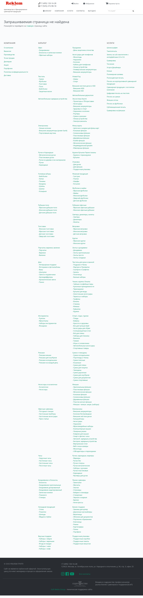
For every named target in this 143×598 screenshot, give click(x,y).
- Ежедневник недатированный (50, 490)
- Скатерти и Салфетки (80, 270)
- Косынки (76, 184)
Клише (109, 71)
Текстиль (41, 76)
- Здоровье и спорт (79, 109)
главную (30, 26)
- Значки (75, 488)
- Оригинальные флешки (81, 387)
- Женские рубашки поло (47, 210)
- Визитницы (77, 514)
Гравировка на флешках (116, 110)
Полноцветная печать (115, 78)
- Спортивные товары (80, 348)
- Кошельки (76, 363)
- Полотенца (77, 275)
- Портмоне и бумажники (82, 519)
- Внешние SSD (78, 91)
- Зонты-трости (78, 255)
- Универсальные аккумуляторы (84, 69)
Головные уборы (44, 174)
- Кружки (75, 311)
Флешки (75, 384)
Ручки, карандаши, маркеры (83, 456)
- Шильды (42, 514)
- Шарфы (75, 181)
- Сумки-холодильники (80, 355)
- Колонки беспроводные (82, 414)
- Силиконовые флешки (81, 133)
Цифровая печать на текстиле (118, 93)
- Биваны (75, 321)
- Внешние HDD (78, 88)
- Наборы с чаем (44, 546)
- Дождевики (77, 250)
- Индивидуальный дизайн (82, 145)
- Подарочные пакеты (80, 541)
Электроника (43, 126)
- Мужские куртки (78, 241)
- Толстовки (42, 84)
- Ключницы (77, 522)
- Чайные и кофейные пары (82, 284)
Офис (40, 48)
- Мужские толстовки (46, 231)
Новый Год (76, 76)
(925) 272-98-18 (48, 6)
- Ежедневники (43, 50)
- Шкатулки (42, 272)
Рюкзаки (41, 353)
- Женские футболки (79, 196)
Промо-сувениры (79, 480)
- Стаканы (76, 304)
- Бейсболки (42, 89)
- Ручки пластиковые (80, 471)
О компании (8, 48)
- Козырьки (42, 191)
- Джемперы (77, 219)
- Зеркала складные (79, 497)
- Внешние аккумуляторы (81, 72)
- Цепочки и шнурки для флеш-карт (85, 128)
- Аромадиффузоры (45, 277)
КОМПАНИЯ (59, 11)
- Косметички (43, 387)
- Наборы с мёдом (45, 539)
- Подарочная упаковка (81, 169)
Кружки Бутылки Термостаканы (84, 152)
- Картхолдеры (77, 527)
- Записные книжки (45, 492)
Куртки (75, 238)
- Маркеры (76, 458)
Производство (9, 55)
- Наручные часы (44, 458)
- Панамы (41, 181)
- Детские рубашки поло (47, 213)
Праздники (76, 48)
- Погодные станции (45, 411)
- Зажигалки (76, 482)
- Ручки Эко (76, 461)
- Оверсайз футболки (80, 198)
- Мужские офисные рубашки (83, 208)
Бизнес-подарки (78, 507)
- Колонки (76, 62)
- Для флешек (77, 167)
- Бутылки (76, 157)
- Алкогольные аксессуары (82, 294)
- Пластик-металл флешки (82, 402)
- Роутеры (76, 114)
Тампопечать (112, 51)
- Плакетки (42, 512)
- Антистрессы (77, 502)
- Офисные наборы (45, 55)
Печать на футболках (115, 104)
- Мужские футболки (80, 191)
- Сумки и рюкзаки (79, 116)
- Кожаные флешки (79, 131)
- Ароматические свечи (47, 280)
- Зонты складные (79, 258)
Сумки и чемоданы (79, 353)
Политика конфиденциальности (16, 72)
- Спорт (75, 81)
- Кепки (41, 179)
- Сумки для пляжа (79, 365)
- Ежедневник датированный (49, 488)
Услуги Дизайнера (114, 67)
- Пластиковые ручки (46, 157)
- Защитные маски (45, 91)
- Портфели (76, 532)
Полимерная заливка (115, 74)
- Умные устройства (79, 67)
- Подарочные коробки (81, 539)
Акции (6, 65)
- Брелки (75, 500)
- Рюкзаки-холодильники (47, 360)
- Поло (40, 86)
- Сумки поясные (78, 360)
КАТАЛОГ (47, 11)
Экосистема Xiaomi (79, 99)
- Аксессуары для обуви (81, 328)
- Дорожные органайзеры (82, 512)
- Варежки (42, 253)
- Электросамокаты (79, 121)
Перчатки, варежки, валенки (49, 248)
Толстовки (42, 226)
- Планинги (42, 495)
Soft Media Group (58, 589)
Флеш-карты (77, 126)
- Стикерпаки (77, 495)
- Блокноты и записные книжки (50, 53)
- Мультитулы (43, 321)
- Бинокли (76, 338)
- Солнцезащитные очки (81, 331)
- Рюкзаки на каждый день (48, 363)
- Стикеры (42, 497)
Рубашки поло (43, 205)
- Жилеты (75, 222)
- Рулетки (41, 318)
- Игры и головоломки (80, 343)
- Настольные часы (45, 463)
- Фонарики (42, 326)
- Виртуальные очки (79, 444)
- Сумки (41, 79)
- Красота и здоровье (80, 323)
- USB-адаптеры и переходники (84, 451)
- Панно (41, 282)
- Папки (75, 529)
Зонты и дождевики (79, 248)
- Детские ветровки (79, 234)
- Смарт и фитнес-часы (80, 436)
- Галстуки (76, 176)
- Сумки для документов (81, 378)
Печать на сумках (113, 97)
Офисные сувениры (45, 409)
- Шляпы (41, 186)
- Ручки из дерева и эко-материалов (51, 160)
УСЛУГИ (70, 11)
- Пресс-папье (43, 419)
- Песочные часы (44, 466)
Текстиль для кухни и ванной (83, 262)
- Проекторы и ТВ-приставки (83, 101)
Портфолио (8, 68)
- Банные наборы (79, 277)
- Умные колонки (44, 128)
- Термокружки (77, 289)
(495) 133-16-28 (48, 3)
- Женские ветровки (79, 231)
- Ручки (41, 162)
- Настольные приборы (47, 414)
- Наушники (76, 60)
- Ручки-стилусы (78, 463)
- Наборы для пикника (80, 336)
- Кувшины (76, 309)
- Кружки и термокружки (81, 155)
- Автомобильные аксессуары (83, 346)
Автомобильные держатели (82, 95)
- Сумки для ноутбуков (80, 375)
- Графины (76, 299)
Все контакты (84, 574)
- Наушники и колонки (80, 111)
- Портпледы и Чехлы (80, 358)
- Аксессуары (77, 104)
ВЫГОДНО (92, 11)
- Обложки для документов (82, 517)
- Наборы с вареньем (46, 541)
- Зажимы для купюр (80, 509)
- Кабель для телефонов (81, 65)
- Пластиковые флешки (81, 136)
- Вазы (40, 270)
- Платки (75, 179)
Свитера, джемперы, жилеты (83, 214)
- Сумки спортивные (80, 380)
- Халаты (75, 272)
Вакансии (7, 51)
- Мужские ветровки (79, 229)
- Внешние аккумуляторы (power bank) (52, 131)
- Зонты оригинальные (81, 253)
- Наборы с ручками (80, 468)
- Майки (75, 193)
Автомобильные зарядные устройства (52, 99)
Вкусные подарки (44, 536)
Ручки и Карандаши (45, 152)
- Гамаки (75, 341)
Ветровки (76, 226)
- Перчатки (42, 250)
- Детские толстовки (45, 234)
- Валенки (41, 255)
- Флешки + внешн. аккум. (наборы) (85, 404)
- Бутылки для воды (79, 291)
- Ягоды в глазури (44, 544)
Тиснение (110, 64)
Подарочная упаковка (80, 536)
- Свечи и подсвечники (47, 275)
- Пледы (75, 318)
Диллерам (8, 61)
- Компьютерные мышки (81, 429)
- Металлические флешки (81, 143)
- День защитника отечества (83, 50)
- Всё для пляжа (78, 333)
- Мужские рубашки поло (47, 208)
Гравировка (111, 61)
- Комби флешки (78, 141)
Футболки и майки (79, 188)
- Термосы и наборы (80, 296)
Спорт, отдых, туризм (80, 316)
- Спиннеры (76, 490)
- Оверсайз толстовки (46, 236)
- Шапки (41, 189)
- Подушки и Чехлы (79, 265)
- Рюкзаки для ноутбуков (47, 358)
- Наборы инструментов (47, 323)
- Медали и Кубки (44, 517)
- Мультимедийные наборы (82, 426)
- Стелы (41, 509)
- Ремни (75, 524)
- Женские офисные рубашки (83, 210)
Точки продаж (9, 58)
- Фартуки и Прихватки (80, 267)
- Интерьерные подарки (47, 265)
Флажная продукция (80, 174)
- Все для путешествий (80, 326)
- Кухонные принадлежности (83, 286)
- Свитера (76, 217)
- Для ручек (76, 164)
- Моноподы (77, 57)
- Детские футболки (79, 201)
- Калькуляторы (78, 419)
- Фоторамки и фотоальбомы (49, 267)
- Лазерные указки (79, 431)
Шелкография (112, 48)
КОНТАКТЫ (80, 11)
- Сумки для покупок (80, 368)
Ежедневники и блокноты (48, 480)
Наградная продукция (46, 507)
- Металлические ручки (47, 155)
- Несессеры (42, 389)
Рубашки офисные (79, 205)
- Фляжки (75, 306)
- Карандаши (43, 165)
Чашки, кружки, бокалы (81, 281)
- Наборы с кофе (44, 549)
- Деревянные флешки (80, 138)
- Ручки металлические (81, 466)
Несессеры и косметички (47, 384)
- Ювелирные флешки (80, 148)
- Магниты (76, 485)
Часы (40, 456)
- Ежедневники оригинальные (49, 485)
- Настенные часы (45, 461)
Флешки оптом (112, 100)
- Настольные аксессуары (47, 416)
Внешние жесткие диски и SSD (83, 86)
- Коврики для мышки (80, 434)
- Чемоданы (76, 370)
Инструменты (43, 316)
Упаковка (76, 162)
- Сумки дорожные (79, 373)
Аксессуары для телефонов (82, 55)
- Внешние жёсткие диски (82, 416)
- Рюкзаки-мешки (44, 355)
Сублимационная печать (116, 107)
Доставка (7, 75)
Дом (39, 262)
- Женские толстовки (46, 229)
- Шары (75, 79)
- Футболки (42, 81)
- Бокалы (75, 301)
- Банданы (42, 184)
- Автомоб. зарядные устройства (84, 439)
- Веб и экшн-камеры (80, 446)
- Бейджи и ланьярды (80, 492)
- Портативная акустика (47, 133)
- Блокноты (42, 482)
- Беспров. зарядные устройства (84, 441)
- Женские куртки (78, 243)
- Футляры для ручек (80, 476)
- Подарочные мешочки (81, 544)
